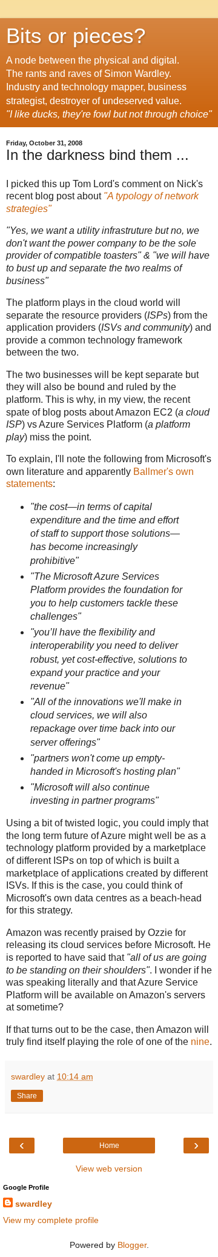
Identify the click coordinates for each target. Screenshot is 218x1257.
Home (109, 1145)
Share (27, 1096)
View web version (109, 1168)
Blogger (132, 1245)
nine (200, 1041)
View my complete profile (51, 1220)
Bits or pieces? (75, 35)
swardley (33, 1204)
